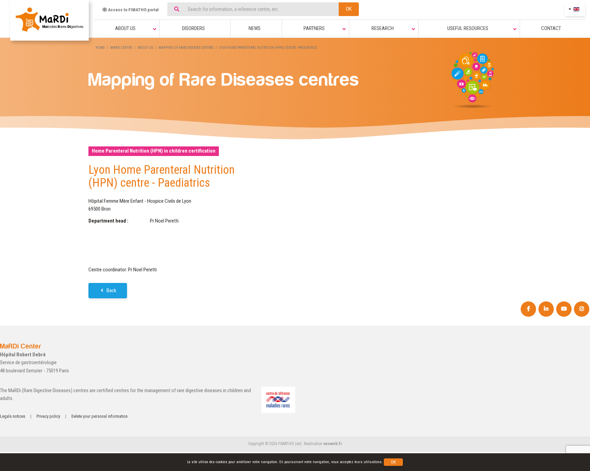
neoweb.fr (332, 443)
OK (349, 9)
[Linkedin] (546, 309)
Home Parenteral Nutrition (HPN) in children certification (153, 151)
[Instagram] (581, 309)
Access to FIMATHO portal (133, 9)
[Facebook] (528, 309)
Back (111, 290)
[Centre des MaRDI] (49, 20)
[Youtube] (564, 309)
